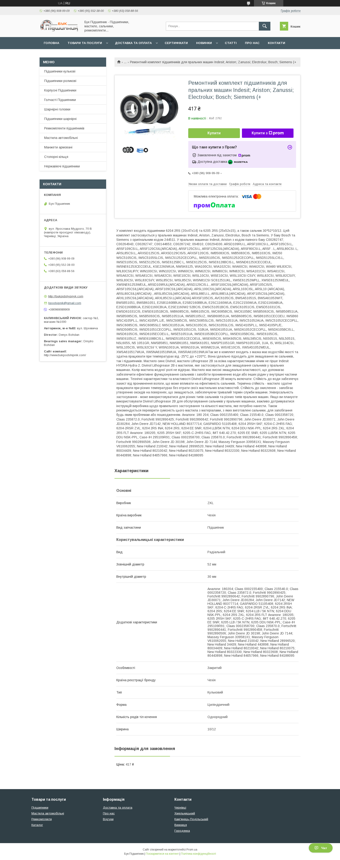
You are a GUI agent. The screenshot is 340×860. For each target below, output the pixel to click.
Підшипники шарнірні (60, 119)
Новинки (204, 43)
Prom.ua (191, 849)
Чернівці (180, 807)
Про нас (252, 43)
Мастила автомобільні (61, 138)
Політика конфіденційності (198, 853)
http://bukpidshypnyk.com (65, 296)
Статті (231, 43)
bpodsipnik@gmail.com (64, 303)
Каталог (37, 825)
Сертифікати (176, 43)
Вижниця (180, 825)
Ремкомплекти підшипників (64, 128)
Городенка (182, 830)
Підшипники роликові (60, 81)
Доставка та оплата (133, 43)
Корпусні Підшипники (60, 90)
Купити (214, 133)
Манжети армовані (58, 147)
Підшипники (39, 807)
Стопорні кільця (56, 157)
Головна (51, 43)
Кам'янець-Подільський (191, 819)
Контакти (276, 43)
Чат (324, 848)
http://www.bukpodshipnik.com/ (65, 355)
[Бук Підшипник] (59, 31)
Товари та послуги (85, 43)
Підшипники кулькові (59, 71)
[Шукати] (264, 26)
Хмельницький (184, 813)
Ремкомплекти (41, 819)
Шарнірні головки (57, 109)
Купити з (260, 133)
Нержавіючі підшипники (62, 166)
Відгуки (108, 819)
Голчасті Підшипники (60, 100)
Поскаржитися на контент (162, 853)
